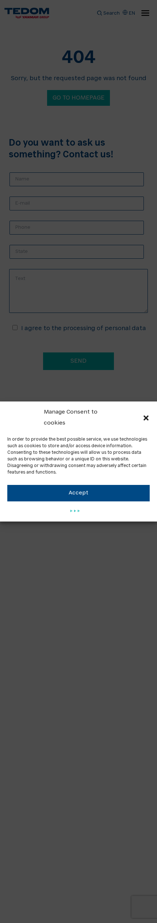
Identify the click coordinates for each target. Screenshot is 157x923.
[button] (146, 418)
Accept (78, 493)
